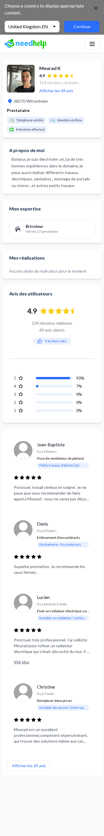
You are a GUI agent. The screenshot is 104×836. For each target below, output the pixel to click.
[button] (92, 44)
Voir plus (21, 661)
